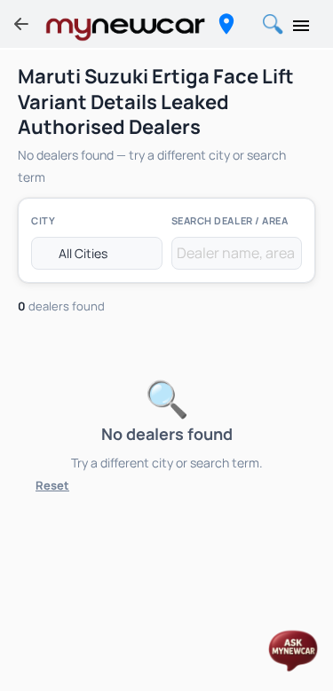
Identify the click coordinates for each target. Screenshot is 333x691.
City (43, 220)
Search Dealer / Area (230, 220)
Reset (52, 485)
